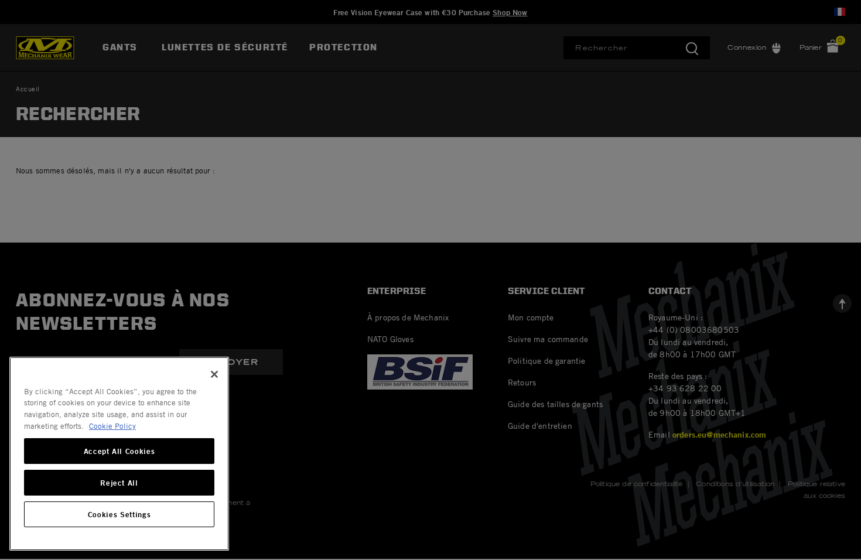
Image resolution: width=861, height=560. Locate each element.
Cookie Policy (112, 426)
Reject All (119, 482)
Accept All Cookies (119, 451)
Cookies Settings (119, 514)
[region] (119, 454)
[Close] (214, 374)
